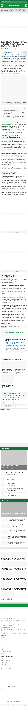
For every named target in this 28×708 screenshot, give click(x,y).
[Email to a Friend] (9, 406)
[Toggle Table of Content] (24, 109)
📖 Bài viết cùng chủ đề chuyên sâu (11, 117)
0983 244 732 (16, 629)
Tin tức (7, 9)
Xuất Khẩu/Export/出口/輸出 (6, 651)
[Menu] (2, 5)
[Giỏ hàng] (26, 5)
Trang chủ (3, 9)
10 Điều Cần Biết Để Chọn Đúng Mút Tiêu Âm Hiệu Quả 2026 (7, 371)
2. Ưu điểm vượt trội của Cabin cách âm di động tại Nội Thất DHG (14, 112)
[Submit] (25, 1)
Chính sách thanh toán (5, 666)
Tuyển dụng (3, 653)
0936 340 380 (9, 629)
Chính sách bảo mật (5, 658)
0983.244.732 (15, 399)
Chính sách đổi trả (4, 664)
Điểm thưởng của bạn (5, 639)
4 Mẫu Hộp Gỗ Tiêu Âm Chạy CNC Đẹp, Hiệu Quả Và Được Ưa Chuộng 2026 (20, 371)
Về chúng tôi (3, 646)
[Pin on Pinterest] (11, 406)
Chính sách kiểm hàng (5, 662)
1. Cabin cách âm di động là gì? (10, 110)
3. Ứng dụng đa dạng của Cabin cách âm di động (14, 115)
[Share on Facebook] (4, 406)
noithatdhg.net (12, 402)
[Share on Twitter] (6, 406)
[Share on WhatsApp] (2, 406)
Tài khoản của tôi (4, 637)
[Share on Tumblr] (15, 406)
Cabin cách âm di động (6, 124)
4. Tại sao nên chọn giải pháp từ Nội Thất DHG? (14, 116)
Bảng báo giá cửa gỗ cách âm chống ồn (9, 465)
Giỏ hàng (2, 641)
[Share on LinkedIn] (13, 406)
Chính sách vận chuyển (5, 660)
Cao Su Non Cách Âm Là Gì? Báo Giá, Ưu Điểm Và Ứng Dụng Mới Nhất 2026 (7, 385)
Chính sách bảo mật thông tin (7, 649)
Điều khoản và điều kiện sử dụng (7, 647)
